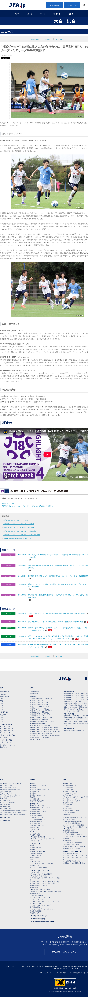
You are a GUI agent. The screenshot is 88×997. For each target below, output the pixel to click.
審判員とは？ (34, 787)
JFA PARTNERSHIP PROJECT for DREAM (42, 922)
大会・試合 (65, 20)
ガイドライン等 (34, 841)
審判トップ (33, 783)
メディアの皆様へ (61, 973)
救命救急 (32, 849)
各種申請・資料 (34, 827)
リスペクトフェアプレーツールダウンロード (42, 909)
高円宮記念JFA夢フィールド (71, 810)
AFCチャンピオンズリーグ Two (39, 704)
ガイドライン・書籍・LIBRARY (39, 867)
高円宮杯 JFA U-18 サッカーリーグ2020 (15, 520)
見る (30, 14)
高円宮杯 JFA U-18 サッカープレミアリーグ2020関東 (19, 531)
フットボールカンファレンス (38, 817)
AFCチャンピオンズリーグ (37, 700)
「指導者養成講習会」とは (37, 809)
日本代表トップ (4, 691)
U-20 (1, 716)
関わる (57, 14)
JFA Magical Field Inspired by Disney (10, 789)
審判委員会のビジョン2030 (38, 785)
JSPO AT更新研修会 (36, 853)
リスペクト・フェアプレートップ (39, 870)
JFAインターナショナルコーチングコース (42, 839)
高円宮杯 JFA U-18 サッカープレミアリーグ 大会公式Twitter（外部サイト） (29, 506)
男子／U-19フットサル (6, 728)
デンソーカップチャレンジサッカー (40, 725)
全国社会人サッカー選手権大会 (39, 712)
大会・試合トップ (35, 691)
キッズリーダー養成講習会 (7, 803)
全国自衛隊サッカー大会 (37, 716)
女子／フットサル (5, 732)
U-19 (1, 702)
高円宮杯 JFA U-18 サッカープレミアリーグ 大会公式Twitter (21, 535)
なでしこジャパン (5, 714)
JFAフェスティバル (5, 808)
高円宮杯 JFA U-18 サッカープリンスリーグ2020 (18, 524)
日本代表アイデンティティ (7, 745)
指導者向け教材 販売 (36, 821)
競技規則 (32, 797)
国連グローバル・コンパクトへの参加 (74, 846)
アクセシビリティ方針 (27, 966)
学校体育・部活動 (5, 804)
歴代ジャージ (4, 747)
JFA (64, 779)
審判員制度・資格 (35, 791)
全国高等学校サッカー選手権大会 (73, 701)
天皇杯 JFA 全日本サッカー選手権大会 (41, 698)
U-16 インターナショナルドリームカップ (75, 711)
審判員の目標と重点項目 (37, 801)
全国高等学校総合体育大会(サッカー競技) (75, 703)
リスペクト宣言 (34, 872)
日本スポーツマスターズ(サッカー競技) (41, 718)
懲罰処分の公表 (34, 913)
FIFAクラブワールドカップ (37, 739)
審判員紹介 (33, 793)
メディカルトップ (35, 844)
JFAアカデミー (67, 807)
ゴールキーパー (34, 831)
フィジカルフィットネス (37, 833)
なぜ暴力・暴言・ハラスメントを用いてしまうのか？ (45, 882)
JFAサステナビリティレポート (72, 844)
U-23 (1, 698)
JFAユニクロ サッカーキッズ (8, 787)
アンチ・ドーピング (36, 855)
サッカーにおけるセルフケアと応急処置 (41, 863)
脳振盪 (32, 846)
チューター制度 (34, 829)
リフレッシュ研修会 (36, 815)
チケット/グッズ (72, 5)
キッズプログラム (5, 801)
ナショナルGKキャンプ (69, 793)
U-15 (1, 709)
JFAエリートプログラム (70, 791)
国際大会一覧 (34, 693)
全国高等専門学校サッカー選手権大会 (41, 733)
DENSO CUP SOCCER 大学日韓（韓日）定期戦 (44, 727)
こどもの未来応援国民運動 (70, 833)
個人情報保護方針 (51, 966)
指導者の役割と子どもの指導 (38, 885)
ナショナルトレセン (69, 789)
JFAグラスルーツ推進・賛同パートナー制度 (12, 814)
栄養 (31, 859)
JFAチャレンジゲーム (6, 793)
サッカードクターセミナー (37, 851)
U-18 (1, 704)
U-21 (1, 700)
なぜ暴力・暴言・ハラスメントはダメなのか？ (43, 884)
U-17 (1, 705)
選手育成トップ (67, 783)
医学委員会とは (34, 865)
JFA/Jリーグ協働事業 (69, 812)
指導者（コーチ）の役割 (37, 806)
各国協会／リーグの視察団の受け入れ (74, 863)
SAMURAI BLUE (4, 696)
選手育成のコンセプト (69, 785)
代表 (17, 14)
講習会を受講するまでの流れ (38, 811)
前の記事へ (35, 39)
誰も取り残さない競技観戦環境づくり (74, 821)
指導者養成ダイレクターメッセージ (40, 808)
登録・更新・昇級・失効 (37, 825)
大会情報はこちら (8, 503)
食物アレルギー (34, 857)
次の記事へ (60, 39)
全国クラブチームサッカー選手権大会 (41, 710)
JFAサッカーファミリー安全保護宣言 (73, 825)
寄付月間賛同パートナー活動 (71, 848)
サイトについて (11, 966)
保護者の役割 (34, 887)
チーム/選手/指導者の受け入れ (71, 861)
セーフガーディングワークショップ (40, 905)
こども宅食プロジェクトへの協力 (72, 842)
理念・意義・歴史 (35, 823)
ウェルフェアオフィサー (37, 899)
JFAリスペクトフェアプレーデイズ (40, 897)
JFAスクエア (3, 799)
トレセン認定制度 (68, 787)
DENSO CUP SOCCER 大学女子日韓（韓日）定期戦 (45, 731)
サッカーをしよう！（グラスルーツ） (10, 783)
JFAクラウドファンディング (38, 916)
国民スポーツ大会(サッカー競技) (39, 706)
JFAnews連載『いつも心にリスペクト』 (41, 889)
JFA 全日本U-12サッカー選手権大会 (74, 730)
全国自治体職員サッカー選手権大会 (40, 714)
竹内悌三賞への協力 (69, 831)
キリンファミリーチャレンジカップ (10, 795)
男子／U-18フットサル (6, 730)
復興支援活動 (67, 840)
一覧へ (47, 39)
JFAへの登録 (54, 5)
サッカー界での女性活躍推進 (71, 823)
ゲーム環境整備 (67, 805)
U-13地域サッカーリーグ (71, 720)
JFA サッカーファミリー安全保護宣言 (41, 874)
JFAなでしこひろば (5, 791)
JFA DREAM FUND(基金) (37, 919)
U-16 (1, 707)
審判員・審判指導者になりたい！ (39, 789)
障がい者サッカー (5, 806)
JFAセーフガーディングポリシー (39, 876)
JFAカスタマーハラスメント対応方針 (65, 969)
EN (84, 5)
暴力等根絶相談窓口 (36, 911)
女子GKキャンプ (68, 795)
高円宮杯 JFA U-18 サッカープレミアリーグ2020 (18, 527)
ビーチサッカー (4, 737)
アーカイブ (44, 973)
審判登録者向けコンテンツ (37, 795)
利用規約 (40, 966)
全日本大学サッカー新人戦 (37, 723)
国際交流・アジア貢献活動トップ (72, 851)
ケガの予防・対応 (35, 861)
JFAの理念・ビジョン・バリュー (65, 952)
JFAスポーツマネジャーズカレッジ (73, 835)
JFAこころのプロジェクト (70, 829)
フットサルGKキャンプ (69, 799)
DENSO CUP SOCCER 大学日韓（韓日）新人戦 (44, 729)
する (43, 14)
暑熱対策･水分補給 (35, 847)
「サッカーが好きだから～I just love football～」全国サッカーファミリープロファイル (13, 811)
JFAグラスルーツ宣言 (6, 785)
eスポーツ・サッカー (6, 742)
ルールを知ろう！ (5, 820)
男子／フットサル (5, 726)
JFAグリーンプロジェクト (70, 819)
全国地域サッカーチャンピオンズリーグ (41, 708)
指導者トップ (34, 804)
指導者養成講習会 (35, 813)
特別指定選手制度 (68, 803)
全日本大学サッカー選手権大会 (39, 720)
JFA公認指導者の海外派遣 (37, 837)
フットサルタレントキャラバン (72, 801)
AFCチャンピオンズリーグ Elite (39, 702)
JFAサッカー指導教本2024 (37, 819)
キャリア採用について (77, 973)
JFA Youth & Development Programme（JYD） (18, 538)
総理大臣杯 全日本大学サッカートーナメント (43, 721)
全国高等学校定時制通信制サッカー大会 (75, 705)
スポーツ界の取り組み (36, 895)
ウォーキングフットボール (7, 797)
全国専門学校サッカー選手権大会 (39, 737)
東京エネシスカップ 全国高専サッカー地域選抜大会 (45, 735)
